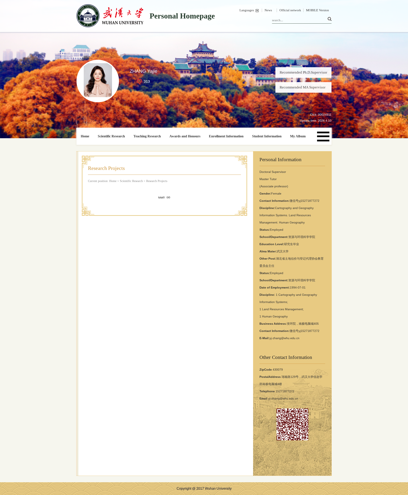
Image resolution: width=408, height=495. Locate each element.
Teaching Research (147, 136)
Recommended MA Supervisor (303, 87)
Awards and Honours (184, 136)
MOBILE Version (317, 10)
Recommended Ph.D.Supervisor (303, 72)
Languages (246, 10)
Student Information (267, 136)
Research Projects (156, 181)
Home (85, 136)
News (268, 10)
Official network (290, 10)
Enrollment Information (226, 136)
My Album (298, 136)
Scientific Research (111, 136)
